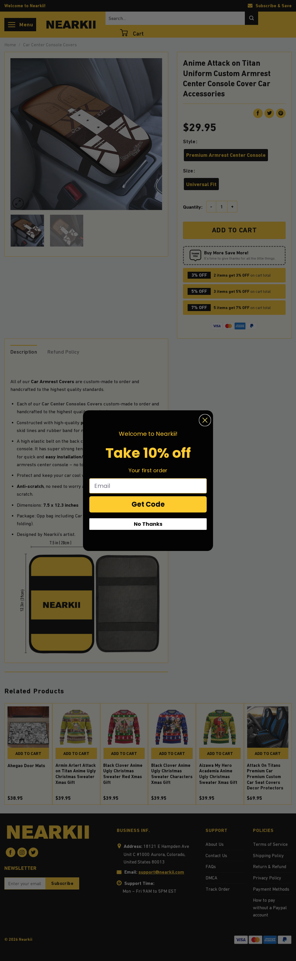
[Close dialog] (204, 420)
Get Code (148, 504)
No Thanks (148, 524)
